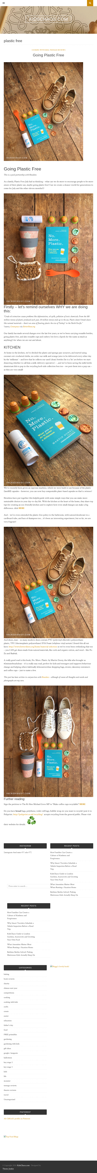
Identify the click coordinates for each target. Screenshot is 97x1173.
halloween (8, 1057)
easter (6, 1016)
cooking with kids (40, 50)
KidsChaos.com (23, 1165)
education (7, 1020)
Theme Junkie (8, 1168)
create (6, 1011)
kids (5, 1071)
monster (7, 1081)
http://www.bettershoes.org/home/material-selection (33, 646)
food (5, 1030)
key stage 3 (8, 1067)
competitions (9, 993)
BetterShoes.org (29, 326)
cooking (7, 997)
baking (6, 974)
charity (6, 983)
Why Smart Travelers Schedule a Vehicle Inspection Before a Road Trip (63, 866)
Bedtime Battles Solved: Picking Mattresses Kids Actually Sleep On (64, 893)
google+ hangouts (11, 1053)
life (5, 1076)
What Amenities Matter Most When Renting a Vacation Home (63, 886)
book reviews (9, 979)
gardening (8, 1039)
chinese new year (10, 988)
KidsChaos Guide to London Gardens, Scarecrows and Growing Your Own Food (64, 876)
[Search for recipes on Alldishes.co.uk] (11, 1136)
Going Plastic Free (48, 55)
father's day (8, 1025)
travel (6, 1095)
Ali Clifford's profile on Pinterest (17, 1118)
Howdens (45, 677)
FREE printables (10, 1034)
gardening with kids (11, 1044)
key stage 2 (8, 1062)
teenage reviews (57, 50)
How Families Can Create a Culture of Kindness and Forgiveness (61, 855)
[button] (2, 3)
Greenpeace (14, 326)
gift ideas (7, 1048)
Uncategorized (9, 1099)
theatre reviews (10, 1090)
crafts (6, 1006)
